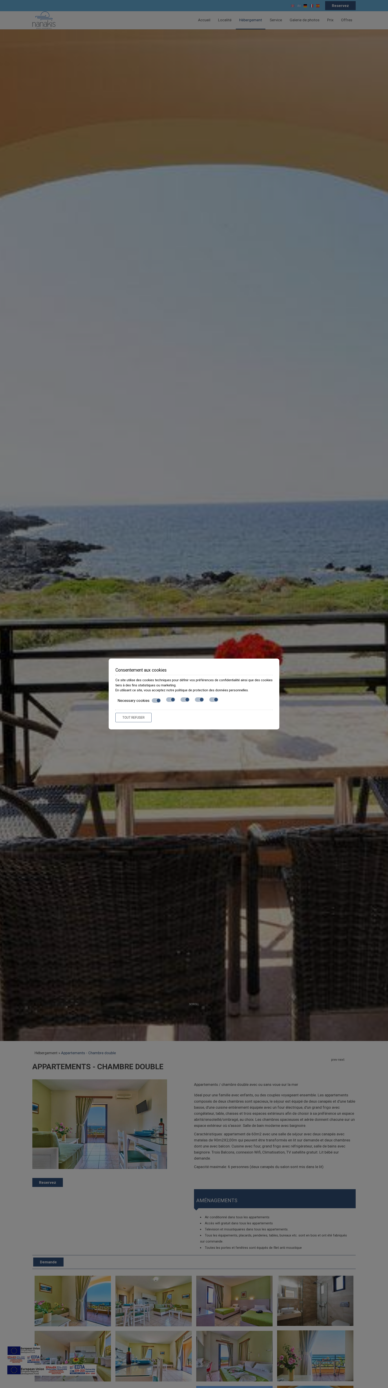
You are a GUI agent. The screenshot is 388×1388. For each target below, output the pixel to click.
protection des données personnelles (220, 690)
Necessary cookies (134, 700)
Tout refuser (133, 717)
